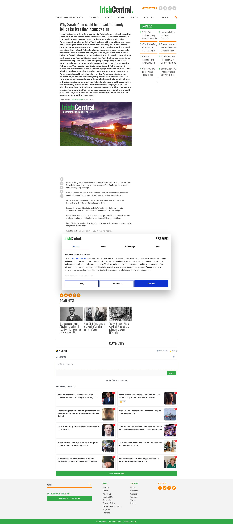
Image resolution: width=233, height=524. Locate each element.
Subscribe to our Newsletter (69, 498)
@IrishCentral (77, 99)
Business (134, 490)
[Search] (176, 17)
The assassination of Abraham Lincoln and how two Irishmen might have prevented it (70, 328)
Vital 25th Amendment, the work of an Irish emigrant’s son (94, 326)
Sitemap (106, 512)
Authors (106, 487)
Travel (133, 500)
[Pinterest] (174, 8)
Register (106, 509)
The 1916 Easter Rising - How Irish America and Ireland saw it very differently (120, 328)
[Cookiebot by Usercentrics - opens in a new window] (157, 238)
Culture (133, 497)
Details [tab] (103, 246)
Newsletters (149, 8)
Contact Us (107, 497)
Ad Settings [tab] (130, 246)
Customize (115, 284)
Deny (81, 284)
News (132, 487)
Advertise (107, 500)
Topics (105, 490)
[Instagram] (170, 8)
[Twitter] (165, 8)
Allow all (151, 284)
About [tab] (157, 246)
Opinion (133, 494)
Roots (132, 503)
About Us (107, 494)
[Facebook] (160, 8)
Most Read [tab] (147, 26)
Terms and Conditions (112, 506)
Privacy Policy (109, 503)
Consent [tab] (75, 246)
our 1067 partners (80, 258)
